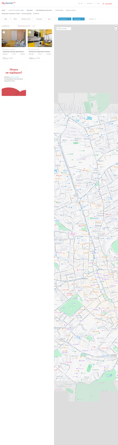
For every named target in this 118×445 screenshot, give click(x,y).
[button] (116, 26)
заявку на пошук (14, 77)
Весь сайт (89, 3)
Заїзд (5, 19)
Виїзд (15, 19)
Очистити (91, 19)
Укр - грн (80, 3)
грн (7, 58)
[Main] (8, 3)
